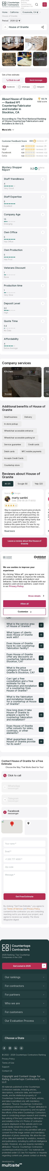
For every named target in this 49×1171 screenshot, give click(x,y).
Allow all (24, 604)
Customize (23, 611)
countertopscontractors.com (14, 1107)
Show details (34, 596)
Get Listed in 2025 (22, 966)
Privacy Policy (33, 909)
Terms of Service (15, 909)
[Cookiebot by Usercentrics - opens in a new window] (34, 557)
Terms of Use (8, 1063)
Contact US (7, 1071)
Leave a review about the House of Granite (24, 542)
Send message (36, 80)
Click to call (14, 80)
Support (5, 1067)
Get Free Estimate (24, 896)
